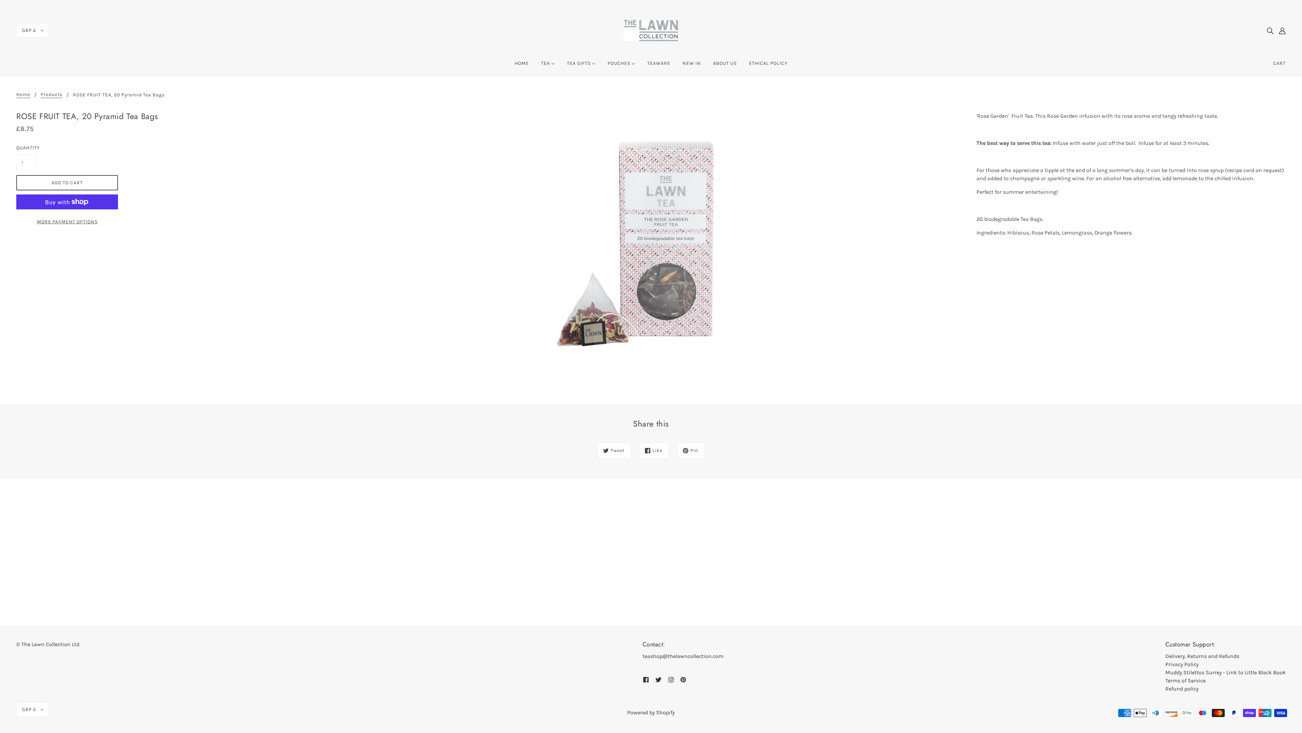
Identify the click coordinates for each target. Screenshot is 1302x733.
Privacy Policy (1182, 664)
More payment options (67, 222)
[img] (1270, 30)
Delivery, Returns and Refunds (1202, 656)
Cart (1279, 63)
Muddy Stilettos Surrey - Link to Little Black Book (1225, 672)
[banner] (651, 30)
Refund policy (1182, 688)
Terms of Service (1185, 680)
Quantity (26, 148)
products (51, 94)
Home (23, 94)
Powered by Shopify (651, 712)
